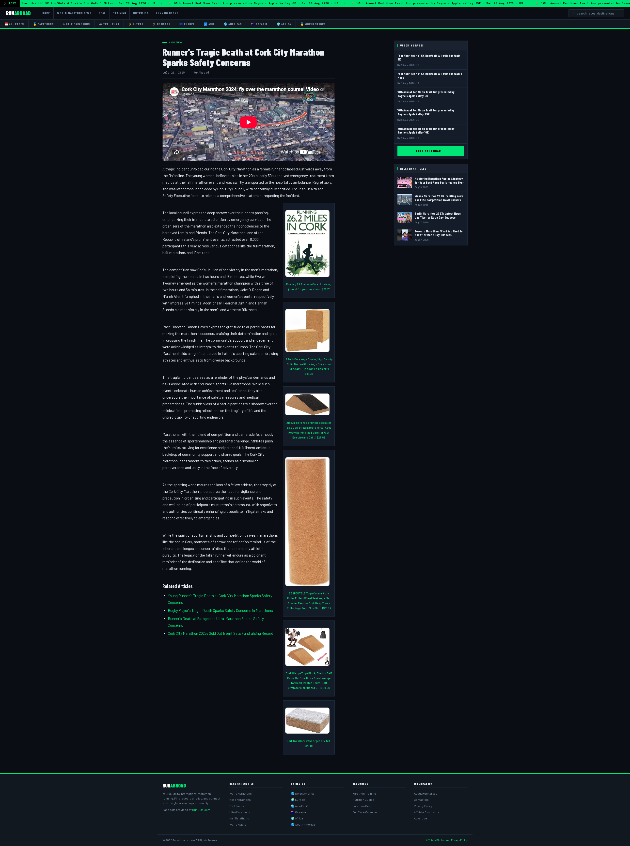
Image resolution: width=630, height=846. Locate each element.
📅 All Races (14, 24)
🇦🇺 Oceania (259, 24)
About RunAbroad (425, 793)
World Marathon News (74, 13)
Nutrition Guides (363, 799)
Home (46, 13)
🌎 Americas (233, 24)
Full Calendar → (430, 151)
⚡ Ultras (135, 24)
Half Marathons (239, 818)
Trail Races (236, 806)
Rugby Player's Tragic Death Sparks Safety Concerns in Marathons (220, 610)
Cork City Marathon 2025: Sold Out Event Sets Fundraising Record (220, 633)
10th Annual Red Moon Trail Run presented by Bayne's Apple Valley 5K (426, 94)
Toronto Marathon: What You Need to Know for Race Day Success (439, 233)
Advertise (420, 818)
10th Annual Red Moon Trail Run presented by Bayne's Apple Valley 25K (426, 112)
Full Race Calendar (364, 812)
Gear (102, 13)
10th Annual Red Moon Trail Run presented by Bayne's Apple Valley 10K (426, 131)
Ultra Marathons (239, 812)
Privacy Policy (423, 806)
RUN (18, 13)
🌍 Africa (284, 24)
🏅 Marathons (43, 24)
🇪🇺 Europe (187, 24)
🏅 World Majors (313, 24)
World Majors (238, 824)
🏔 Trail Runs (109, 24)
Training (119, 13)
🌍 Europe (298, 799)
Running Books (167, 13)
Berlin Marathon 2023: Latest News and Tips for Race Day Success (438, 215)
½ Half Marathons (76, 24)
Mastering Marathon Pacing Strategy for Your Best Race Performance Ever (439, 180)
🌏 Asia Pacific (300, 806)
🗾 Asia (209, 24)
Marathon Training (364, 793)
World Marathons (240, 793)
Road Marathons (240, 799)
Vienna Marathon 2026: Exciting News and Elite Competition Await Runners (439, 198)
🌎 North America (303, 793)
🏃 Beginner (161, 24)
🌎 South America (303, 824)
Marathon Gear (362, 806)
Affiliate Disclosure (427, 812)
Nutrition (140, 13)
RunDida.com (201, 809)
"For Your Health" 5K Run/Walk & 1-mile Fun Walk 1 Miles (429, 76)
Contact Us (421, 799)
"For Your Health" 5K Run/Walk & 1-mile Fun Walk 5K (428, 57)
